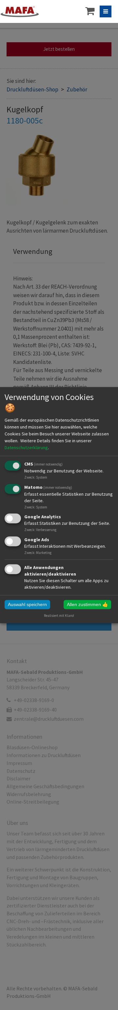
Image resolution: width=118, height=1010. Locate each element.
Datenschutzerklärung (26, 447)
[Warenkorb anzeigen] (89, 10)
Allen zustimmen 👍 (87, 604)
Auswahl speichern (27, 604)
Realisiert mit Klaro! (59, 615)
